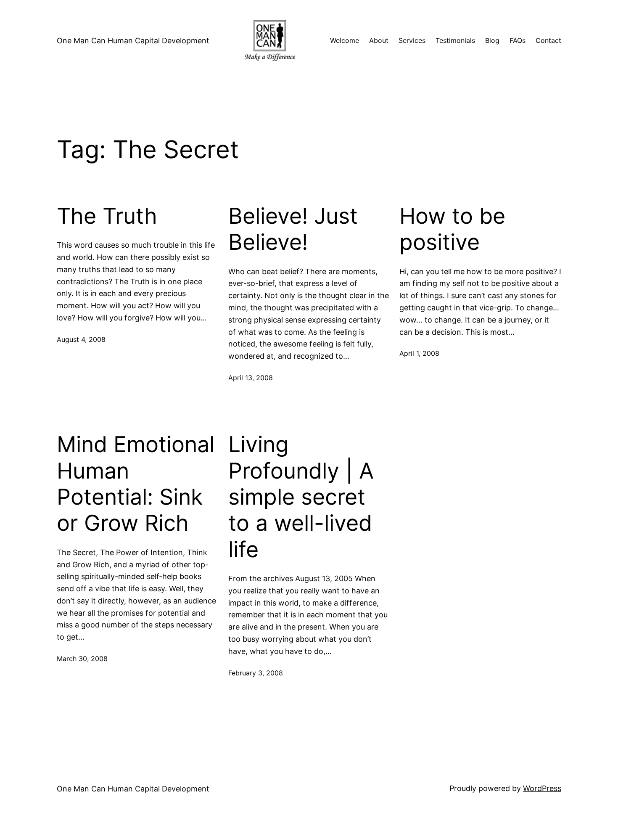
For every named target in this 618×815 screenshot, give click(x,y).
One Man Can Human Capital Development (133, 40)
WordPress (542, 788)
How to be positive (452, 229)
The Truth (107, 216)
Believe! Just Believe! (293, 229)
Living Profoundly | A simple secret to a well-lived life (301, 497)
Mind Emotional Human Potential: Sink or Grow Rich (135, 483)
